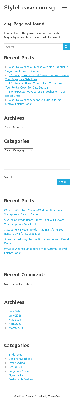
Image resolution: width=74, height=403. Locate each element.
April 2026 (15, 323)
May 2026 (15, 319)
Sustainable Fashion (21, 379)
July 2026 (15, 311)
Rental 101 (15, 367)
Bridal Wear (16, 354)
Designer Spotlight (20, 358)
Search (8, 177)
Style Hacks (16, 375)
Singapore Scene (19, 371)
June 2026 (15, 315)
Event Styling (17, 362)
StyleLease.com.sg (29, 7)
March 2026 (16, 327)
